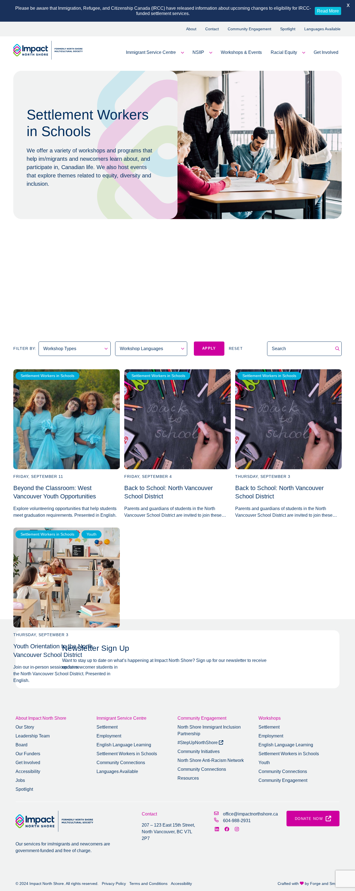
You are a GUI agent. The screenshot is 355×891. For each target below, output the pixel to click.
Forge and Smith (324, 883)
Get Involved (326, 52)
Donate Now (309, 819)
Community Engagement (249, 29)
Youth (92, 534)
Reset (236, 349)
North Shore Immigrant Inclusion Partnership (209, 730)
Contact (212, 29)
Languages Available (322, 29)
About (191, 29)
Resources (188, 778)
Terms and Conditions (148, 883)
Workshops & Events (241, 52)
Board (21, 744)
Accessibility (28, 771)
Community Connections (121, 762)
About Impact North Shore (41, 718)
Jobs (20, 780)
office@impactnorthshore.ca (250, 814)
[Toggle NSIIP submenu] (210, 52)
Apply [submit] (209, 348)
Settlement (107, 727)
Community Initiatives (199, 751)
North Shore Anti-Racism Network (211, 760)
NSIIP (198, 52)
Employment (109, 736)
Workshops (269, 718)
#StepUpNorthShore (198, 742)
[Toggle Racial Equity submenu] (303, 52)
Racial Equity (284, 52)
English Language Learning (124, 744)
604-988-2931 (237, 820)
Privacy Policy (114, 883)
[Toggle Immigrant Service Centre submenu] (182, 52)
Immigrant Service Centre (151, 52)
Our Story (25, 727)
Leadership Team (33, 736)
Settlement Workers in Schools (47, 375)
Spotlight (287, 29)
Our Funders (28, 753)
